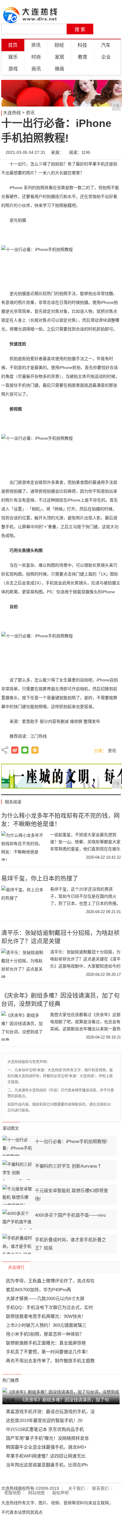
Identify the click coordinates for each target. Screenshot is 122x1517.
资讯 (36, 45)
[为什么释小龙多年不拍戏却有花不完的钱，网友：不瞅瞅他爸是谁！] (23, 846)
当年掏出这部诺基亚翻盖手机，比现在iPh (47, 1464)
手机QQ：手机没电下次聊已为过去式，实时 (49, 1307)
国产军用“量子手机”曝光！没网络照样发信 (47, 1438)
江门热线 (38, 736)
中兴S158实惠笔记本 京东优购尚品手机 (45, 1429)
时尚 (36, 56)
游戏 (13, 68)
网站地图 (36, 1493)
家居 (59, 56)
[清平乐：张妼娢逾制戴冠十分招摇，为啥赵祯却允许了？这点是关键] (23, 963)
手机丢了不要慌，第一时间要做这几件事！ (48, 1351)
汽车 (105, 45)
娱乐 (13, 56)
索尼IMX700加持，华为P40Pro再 (38, 1289)
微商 (59, 68)
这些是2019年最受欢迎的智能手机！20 (44, 1420)
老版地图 (12, 1493)
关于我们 (76, 1488)
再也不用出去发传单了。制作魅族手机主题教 (50, 1360)
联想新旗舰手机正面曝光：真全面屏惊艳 (46, 1342)
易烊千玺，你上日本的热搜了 (39, 878)
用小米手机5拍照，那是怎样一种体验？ (45, 1334)
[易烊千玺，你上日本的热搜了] (23, 900)
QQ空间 (34, 750)
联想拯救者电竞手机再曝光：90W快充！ (46, 1316)
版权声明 (60, 1493)
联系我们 (100, 1488)
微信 (24, 750)
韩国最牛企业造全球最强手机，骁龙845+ (46, 1447)
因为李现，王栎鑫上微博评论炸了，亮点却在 (50, 1280)
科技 (82, 45)
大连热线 (12, 112)
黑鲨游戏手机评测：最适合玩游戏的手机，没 (50, 1411)
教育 (82, 56)
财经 (59, 45)
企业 (106, 56)
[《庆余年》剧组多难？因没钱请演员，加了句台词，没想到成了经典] (23, 1026)
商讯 (36, 68)
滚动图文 (10, 1128)
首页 (12, 45)
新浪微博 (14, 750)
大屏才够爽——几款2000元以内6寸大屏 (45, 1298)
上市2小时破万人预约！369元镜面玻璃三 (46, 1325)
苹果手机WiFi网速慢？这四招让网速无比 (46, 1455)
